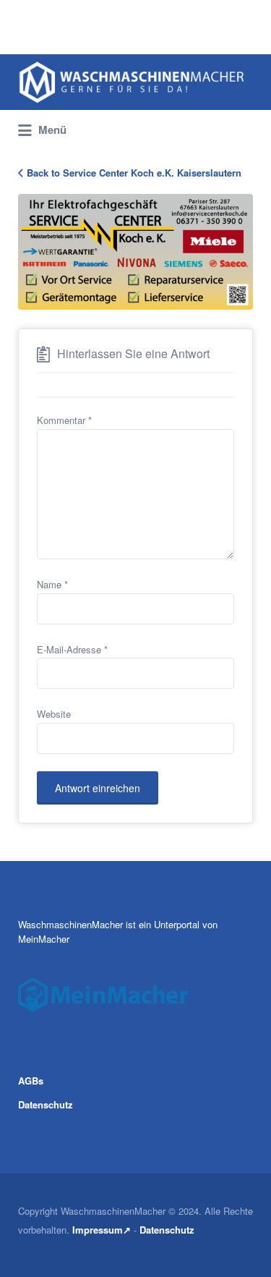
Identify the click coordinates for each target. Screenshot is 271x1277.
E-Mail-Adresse (72, 649)
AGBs (30, 1080)
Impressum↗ (101, 1229)
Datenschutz (45, 1104)
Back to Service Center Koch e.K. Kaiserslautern (134, 172)
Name (52, 584)
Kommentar (64, 420)
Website (54, 714)
